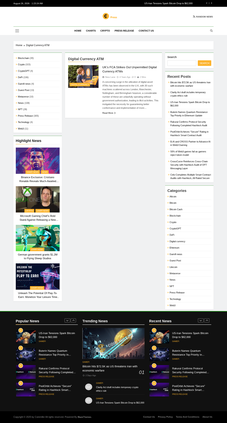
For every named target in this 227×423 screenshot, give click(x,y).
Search (172, 57)
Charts (91, 30)
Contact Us (146, 30)
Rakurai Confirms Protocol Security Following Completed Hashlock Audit (56, 372)
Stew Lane (110, 77)
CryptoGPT (23, 71)
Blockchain (23, 58)
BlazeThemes (84, 417)
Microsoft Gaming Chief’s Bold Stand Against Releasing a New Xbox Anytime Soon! (38, 220)
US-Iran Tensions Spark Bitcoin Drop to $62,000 (168, 3)
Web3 (21, 128)
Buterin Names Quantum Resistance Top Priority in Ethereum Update (53, 354)
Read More (107, 113)
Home (77, 30)
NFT (20, 109)
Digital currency (80, 85)
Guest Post (23, 90)
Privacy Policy (165, 417)
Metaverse (23, 96)
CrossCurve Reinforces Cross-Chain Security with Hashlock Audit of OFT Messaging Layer (189, 165)
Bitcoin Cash (176, 209)
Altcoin (173, 196)
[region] (40, 400)
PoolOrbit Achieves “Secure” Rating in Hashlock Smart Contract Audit (188, 390)
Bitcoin (173, 203)
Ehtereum (174, 247)
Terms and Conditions (187, 417)
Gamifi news (24, 83)
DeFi (20, 77)
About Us (207, 417)
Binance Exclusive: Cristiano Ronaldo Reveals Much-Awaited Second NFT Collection (37, 181)
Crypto (105, 30)
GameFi (42, 341)
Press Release (124, 30)
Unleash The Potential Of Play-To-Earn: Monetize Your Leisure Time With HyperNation (37, 297)
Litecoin (173, 267)
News (21, 103)
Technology (23, 122)
